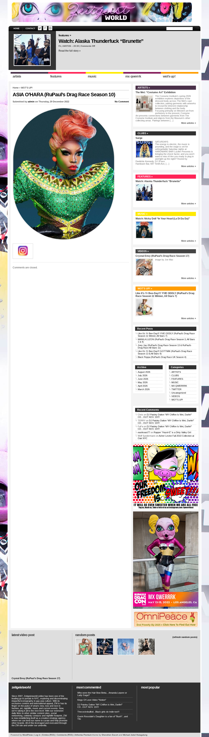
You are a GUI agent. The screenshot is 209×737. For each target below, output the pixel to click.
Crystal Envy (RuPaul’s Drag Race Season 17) (162, 256)
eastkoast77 (144, 432)
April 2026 (143, 386)
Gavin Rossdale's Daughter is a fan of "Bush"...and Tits (102, 717)
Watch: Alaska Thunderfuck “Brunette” (101, 41)
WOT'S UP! (26, 87)
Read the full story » (70, 50)
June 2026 (143, 379)
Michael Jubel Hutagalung (135, 735)
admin (31, 101)
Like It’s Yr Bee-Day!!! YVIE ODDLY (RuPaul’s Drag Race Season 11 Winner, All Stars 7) (165, 295)
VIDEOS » (143, 251)
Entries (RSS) (48, 735)
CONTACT (30, 28)
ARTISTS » (144, 87)
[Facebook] (45, 28)
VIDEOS (175, 396)
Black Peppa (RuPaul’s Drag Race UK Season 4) (162, 357)
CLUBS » (143, 133)
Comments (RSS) (65, 735)
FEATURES (177, 379)
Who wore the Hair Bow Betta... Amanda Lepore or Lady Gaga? (102, 694)
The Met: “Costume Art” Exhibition (156, 92)
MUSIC (175, 382)
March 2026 (144, 389)
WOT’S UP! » (145, 288)
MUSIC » (143, 213)
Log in (37, 735)
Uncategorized (178, 393)
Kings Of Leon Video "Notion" (91, 700)
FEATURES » (65, 35)
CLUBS (175, 375)
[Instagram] (50, 28)
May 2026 (143, 382)
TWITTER (176, 389)
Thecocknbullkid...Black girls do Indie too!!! (98, 711)
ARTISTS (176, 372)
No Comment (122, 101)
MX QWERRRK (179, 386)
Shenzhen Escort (110, 735)
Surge (139, 138)
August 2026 (144, 372)
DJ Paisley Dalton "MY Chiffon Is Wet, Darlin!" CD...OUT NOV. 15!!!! (99, 705)
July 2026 (142, 375)
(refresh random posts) (184, 637)
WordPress (27, 735)
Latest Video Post (23, 635)
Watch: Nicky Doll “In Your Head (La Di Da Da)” (163, 218)
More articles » (188, 123)
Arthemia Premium (83, 735)
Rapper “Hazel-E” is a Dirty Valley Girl (172, 432)
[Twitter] (40, 28)
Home (16, 28)
